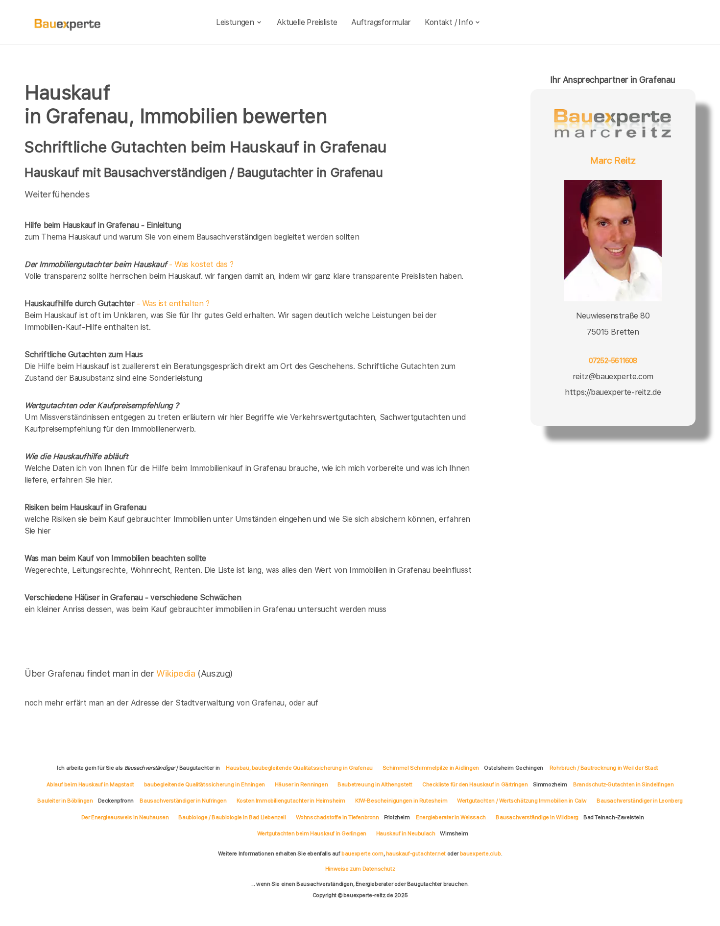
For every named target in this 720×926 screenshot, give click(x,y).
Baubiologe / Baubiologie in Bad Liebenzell (232, 817)
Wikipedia (176, 673)
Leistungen (235, 22)
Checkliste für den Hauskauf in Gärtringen (475, 784)
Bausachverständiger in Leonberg (640, 800)
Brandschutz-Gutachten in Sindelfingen (623, 784)
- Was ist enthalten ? (117, 303)
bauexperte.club (480, 853)
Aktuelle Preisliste (307, 22)
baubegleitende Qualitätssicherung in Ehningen (204, 784)
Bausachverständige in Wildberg (537, 817)
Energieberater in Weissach (451, 817)
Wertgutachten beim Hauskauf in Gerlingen (311, 833)
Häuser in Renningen (301, 784)
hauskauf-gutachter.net (416, 853)
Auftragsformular (380, 22)
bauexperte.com (362, 853)
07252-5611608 (613, 360)
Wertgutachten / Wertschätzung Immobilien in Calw (522, 800)
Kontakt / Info (449, 22)
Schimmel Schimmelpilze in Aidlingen (431, 767)
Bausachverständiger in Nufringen (183, 800)
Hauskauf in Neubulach (405, 833)
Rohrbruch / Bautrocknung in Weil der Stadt (604, 767)
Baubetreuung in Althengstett (374, 784)
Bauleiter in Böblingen (65, 800)
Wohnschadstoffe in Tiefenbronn (337, 817)
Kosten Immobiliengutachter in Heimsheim (291, 800)
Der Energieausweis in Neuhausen (125, 817)
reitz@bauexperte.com (613, 376)
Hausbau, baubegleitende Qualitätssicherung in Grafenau (299, 767)
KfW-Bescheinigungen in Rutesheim (401, 800)
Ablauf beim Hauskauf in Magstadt (90, 784)
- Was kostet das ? (129, 264)
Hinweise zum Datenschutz (360, 868)
